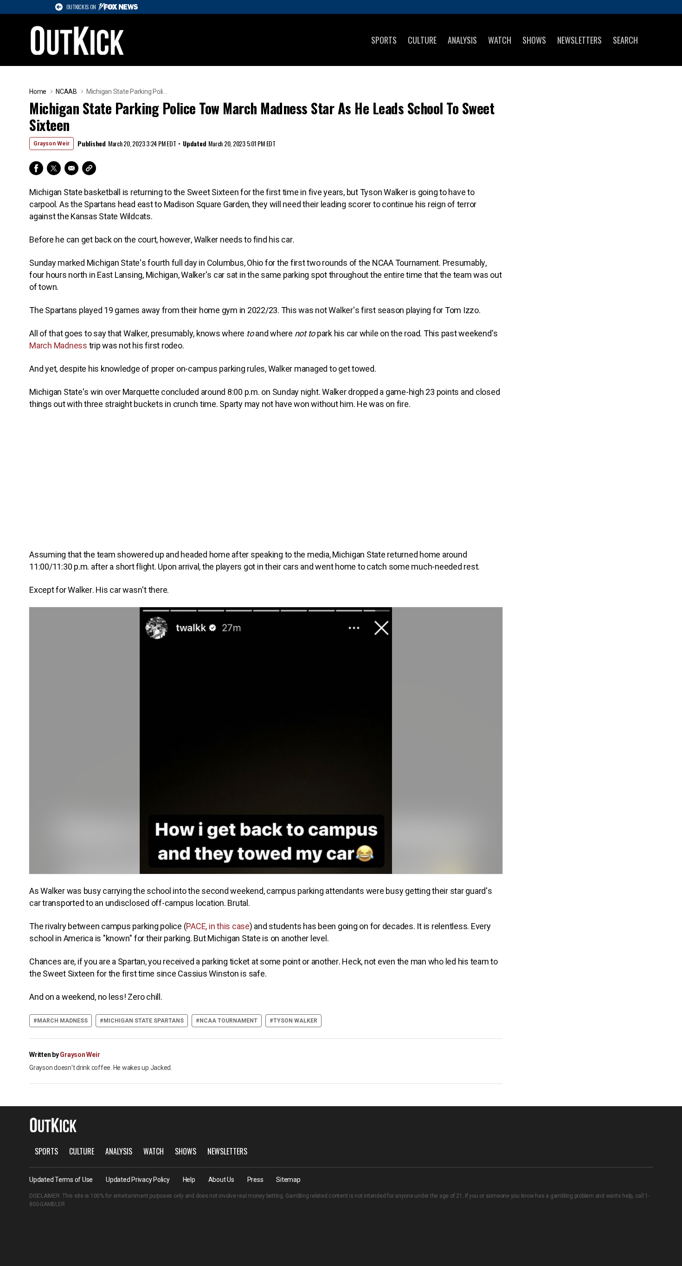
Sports (384, 40)
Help (189, 1179)
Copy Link (89, 168)
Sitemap (288, 1179)
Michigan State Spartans (143, 1020)
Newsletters (579, 40)
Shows (534, 40)
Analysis (462, 40)
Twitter (54, 168)
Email (71, 168)
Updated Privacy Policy (138, 1179)
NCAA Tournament (228, 1020)
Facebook (36, 168)
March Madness (58, 345)
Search (625, 40)
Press (255, 1179)
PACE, (197, 926)
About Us (221, 1179)
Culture (422, 40)
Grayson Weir (51, 143)
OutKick (77, 40)
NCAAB (66, 91)
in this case (229, 926)
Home (37, 91)
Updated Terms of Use (61, 1179)
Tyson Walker (295, 1020)
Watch (499, 40)
